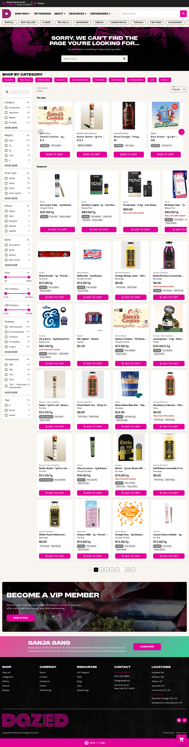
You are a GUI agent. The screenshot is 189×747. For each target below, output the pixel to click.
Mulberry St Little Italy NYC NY (167, 702)
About (58, 13)
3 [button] (106, 569)
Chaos (80, 465)
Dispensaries (99, 13)
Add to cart (59, 229)
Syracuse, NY (158, 685)
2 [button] (101, 569)
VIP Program (42, 13)
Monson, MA (158, 677)
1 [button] (96, 569)
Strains (5, 685)
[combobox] (150, 13)
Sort (173, 87)
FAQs (79, 677)
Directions (45, 681)
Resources (76, 13)
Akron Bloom (82, 272)
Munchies (81, 531)
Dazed (80, 336)
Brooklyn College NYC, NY (165, 698)
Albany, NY (157, 681)
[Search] (183, 13)
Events (43, 685)
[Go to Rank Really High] (94, 743)
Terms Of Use (181, 733)
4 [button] (111, 569)
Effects (5, 681)
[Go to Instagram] (184, 720)
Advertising (45, 690)
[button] (23, 3)
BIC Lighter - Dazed (87, 338)
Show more (11, 127)
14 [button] (127, 569)
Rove (42, 202)
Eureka (42, 336)
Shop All (6, 672)
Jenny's (156, 531)
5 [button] (117, 569)
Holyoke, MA (158, 672)
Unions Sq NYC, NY (161, 690)
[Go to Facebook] (179, 720)
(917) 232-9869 (121, 676)
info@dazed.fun (122, 680)
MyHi (117, 402)
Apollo (42, 272)
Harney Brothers (122, 272)
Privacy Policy (168, 733)
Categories (7, 677)
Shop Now (21, 13)
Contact (43, 677)
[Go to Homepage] (6, 13)
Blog (79, 681)
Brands (5, 690)
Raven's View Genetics (163, 336)
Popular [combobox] (176, 89)
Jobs (79, 685)
